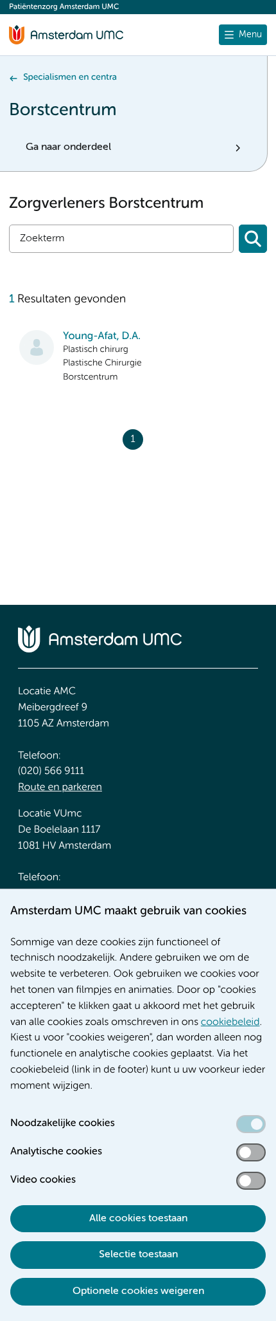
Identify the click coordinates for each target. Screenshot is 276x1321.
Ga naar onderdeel (68, 147)
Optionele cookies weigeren (138, 1291)
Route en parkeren (60, 787)
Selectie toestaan (138, 1255)
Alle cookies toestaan (138, 1219)
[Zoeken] (253, 239)
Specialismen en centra (70, 77)
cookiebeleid (230, 1022)
